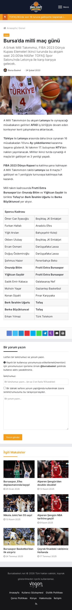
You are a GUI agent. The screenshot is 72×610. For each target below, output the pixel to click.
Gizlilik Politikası (54, 592)
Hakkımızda (45, 598)
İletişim (57, 598)
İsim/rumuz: (9, 376)
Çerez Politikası (19, 598)
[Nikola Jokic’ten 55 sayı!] (19, 503)
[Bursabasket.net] (36, 7)
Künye (33, 598)
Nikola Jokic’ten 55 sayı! (17, 515)
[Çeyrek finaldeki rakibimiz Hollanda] (53, 536)
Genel (22, 28)
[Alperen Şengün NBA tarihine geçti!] (53, 503)
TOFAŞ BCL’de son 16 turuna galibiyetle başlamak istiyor (39, 17)
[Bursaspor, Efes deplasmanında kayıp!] (19, 469)
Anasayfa (11, 28)
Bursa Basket (14, 70)
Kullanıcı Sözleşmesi (32, 592)
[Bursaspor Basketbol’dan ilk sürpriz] (19, 536)
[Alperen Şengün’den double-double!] (53, 469)
